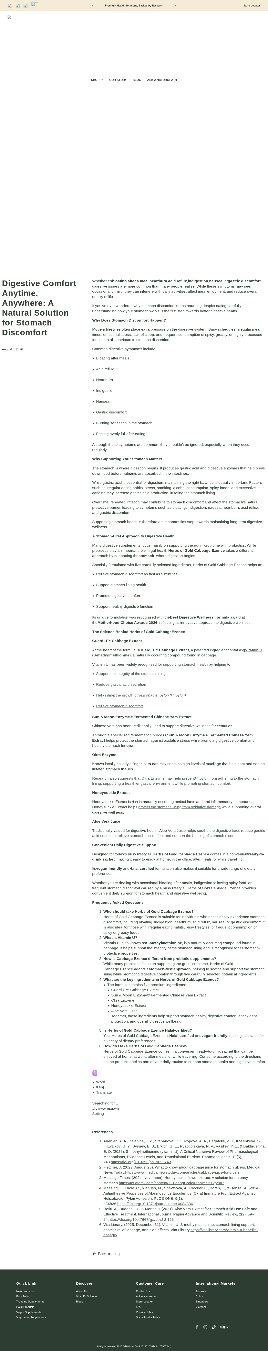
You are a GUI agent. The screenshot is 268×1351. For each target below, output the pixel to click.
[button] (92, 5)
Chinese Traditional (107, 1108)
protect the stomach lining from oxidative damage (179, 807)
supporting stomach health (185, 664)
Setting (98, 1114)
